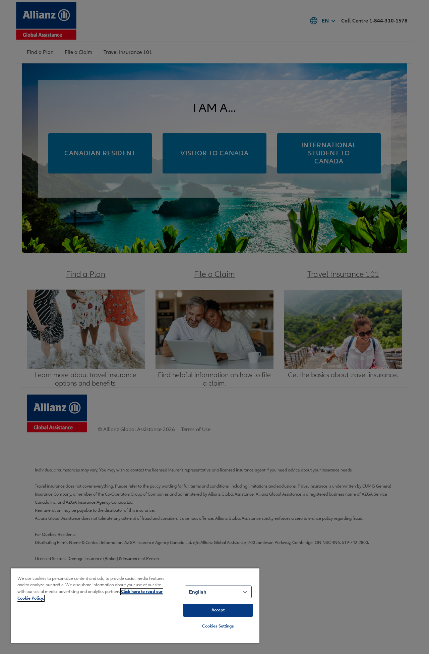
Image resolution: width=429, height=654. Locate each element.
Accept (218, 610)
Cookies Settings (218, 626)
